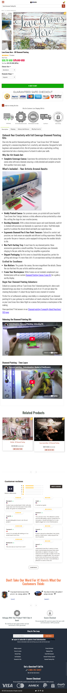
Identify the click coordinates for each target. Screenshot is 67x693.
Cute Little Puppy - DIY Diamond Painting (17, 457)
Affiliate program (17, 648)
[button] (8, 55)
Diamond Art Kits (17, 659)
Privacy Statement (49, 648)
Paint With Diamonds (49, 654)
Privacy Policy (50, 639)
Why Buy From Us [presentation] (36, 129)
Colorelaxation (9, 691)
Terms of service (17, 651)
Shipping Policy (49, 651)
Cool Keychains (18, 656)
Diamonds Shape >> (7, 74)
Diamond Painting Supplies (49, 656)
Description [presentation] (5, 129)
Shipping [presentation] (13, 129)
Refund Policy (18, 654)
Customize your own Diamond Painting (49, 450)
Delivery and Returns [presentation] (23, 129)
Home (2, 10)
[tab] (5, 129)
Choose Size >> (6, 66)
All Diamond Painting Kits (10, 10)
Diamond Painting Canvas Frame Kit (38, 274)
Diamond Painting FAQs (49, 659)
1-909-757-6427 (34, 669)
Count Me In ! (49, 636)
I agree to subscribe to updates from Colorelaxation (34, 639)
